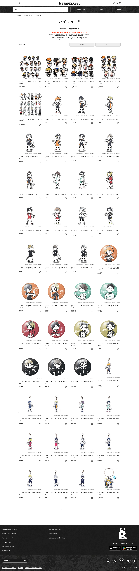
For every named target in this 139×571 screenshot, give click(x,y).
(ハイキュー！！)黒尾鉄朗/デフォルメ (30, 230)
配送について (6, 551)
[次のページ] (77, 510)
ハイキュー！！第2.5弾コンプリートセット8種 (108, 82)
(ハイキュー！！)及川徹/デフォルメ (55, 194)
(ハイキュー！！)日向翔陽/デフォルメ (56, 119)
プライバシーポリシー (9, 568)
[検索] (66, 9)
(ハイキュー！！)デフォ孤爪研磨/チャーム (30, 456)
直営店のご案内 (7, 542)
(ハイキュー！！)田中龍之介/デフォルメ (30, 157)
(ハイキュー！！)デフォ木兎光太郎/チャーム (82, 456)
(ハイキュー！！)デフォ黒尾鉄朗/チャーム (56, 456)
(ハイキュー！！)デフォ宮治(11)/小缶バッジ (56, 382)
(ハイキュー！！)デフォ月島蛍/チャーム (56, 419)
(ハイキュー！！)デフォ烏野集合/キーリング (108, 493)
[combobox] (40, 9)
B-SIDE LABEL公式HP (9, 534)
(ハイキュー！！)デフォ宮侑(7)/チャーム (30, 493)
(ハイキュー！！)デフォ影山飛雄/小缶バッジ (30, 306)
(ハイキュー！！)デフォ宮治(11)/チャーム (56, 493)
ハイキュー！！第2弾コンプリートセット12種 (82, 82)
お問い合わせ (53, 534)
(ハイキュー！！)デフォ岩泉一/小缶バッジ (108, 306)
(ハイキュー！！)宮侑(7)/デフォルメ (29, 268)
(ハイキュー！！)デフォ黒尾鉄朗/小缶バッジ (56, 344)
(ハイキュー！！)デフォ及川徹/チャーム (82, 419)
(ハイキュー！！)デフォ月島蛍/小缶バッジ (56, 306)
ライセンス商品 (27, 15)
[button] (19, 3)
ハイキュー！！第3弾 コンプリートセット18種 (30, 120)
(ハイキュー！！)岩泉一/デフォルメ (81, 194)
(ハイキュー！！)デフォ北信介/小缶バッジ (82, 382)
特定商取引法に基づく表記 (33, 568)
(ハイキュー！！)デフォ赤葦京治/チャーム (108, 456)
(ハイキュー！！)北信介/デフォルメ (81, 268)
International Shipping (57, 538)
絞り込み (108, 45)
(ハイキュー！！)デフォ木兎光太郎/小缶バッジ (82, 344)
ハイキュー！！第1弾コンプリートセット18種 (30, 82)
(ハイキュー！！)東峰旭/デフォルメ (29, 194)
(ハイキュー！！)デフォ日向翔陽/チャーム (108, 381)
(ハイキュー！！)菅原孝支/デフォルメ (108, 157)
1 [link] (61, 510)
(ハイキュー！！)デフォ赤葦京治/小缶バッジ (108, 344)
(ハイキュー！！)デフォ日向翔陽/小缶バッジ (108, 268)
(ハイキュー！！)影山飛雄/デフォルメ (82, 119)
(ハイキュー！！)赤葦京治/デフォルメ (108, 230)
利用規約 (20, 568)
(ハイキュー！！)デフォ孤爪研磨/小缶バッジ (30, 344)
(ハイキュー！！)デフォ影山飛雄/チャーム (30, 419)
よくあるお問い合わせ (56, 529)
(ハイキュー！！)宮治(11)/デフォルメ (56, 268)
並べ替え (82, 45)
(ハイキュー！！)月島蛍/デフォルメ (107, 119)
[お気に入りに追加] (40, 87)
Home (19, 15)
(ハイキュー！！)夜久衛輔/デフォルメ (56, 230)
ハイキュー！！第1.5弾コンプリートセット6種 (56, 82)
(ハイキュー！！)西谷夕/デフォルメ (55, 157)
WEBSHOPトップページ (9, 529)
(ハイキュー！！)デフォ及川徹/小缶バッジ (82, 306)
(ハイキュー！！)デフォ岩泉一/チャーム (108, 419)
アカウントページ (7, 538)
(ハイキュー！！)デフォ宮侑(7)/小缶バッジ (30, 382)
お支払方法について (8, 546)
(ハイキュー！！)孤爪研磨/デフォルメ (108, 194)
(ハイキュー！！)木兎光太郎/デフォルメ (82, 231)
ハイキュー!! (37, 15)
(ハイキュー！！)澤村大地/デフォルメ (82, 157)
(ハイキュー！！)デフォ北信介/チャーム (82, 493)
